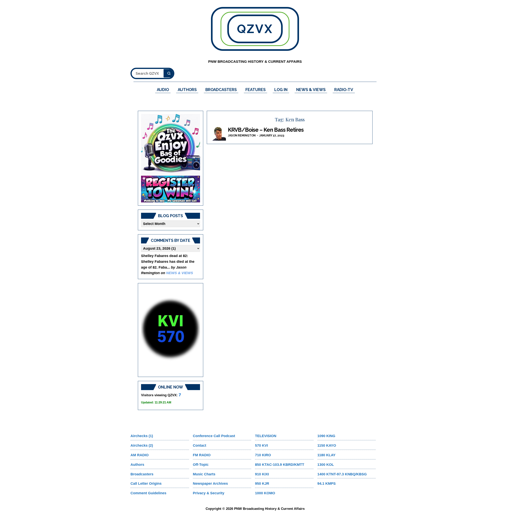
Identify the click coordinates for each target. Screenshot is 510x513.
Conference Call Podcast (214, 436)
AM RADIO (139, 455)
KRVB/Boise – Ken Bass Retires (266, 130)
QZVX (255, 29)
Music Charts (204, 474)
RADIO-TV (343, 89)
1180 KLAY (326, 455)
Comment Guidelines (148, 493)
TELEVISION (265, 436)
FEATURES (255, 89)
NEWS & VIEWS (311, 89)
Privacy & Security (208, 493)
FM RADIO (202, 455)
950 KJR (262, 484)
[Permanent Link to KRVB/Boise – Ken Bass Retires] (218, 134)
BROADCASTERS (221, 89)
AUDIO (163, 89)
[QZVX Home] (170, 158)
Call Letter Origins (146, 484)
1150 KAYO (326, 445)
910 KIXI (262, 474)
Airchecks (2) (141, 445)
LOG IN (280, 89)
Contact (199, 445)
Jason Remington (242, 135)
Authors (137, 465)
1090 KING (326, 436)
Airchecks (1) (141, 436)
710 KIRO (263, 455)
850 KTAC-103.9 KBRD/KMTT (279, 465)
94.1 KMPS (326, 484)
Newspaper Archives (210, 484)
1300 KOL (325, 465)
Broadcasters (141, 474)
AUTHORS (187, 89)
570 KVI (261, 445)
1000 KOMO (265, 493)
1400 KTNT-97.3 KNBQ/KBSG (342, 474)
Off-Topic (201, 465)
